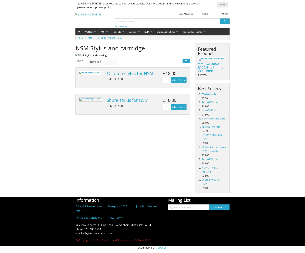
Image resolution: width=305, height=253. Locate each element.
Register (189, 13)
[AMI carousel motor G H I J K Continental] (212, 59)
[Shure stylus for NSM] (90, 99)
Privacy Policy (114, 217)
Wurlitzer (89, 31)
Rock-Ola (116, 31)
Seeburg (132, 31)
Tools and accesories (192, 31)
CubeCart (161, 247)
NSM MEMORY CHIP (213, 118)
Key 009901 (208, 110)
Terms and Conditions (88, 217)
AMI (103, 31)
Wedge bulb (208, 94)
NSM (146, 31)
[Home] (78, 31)
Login (181, 13)
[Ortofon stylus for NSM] (90, 73)
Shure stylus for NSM (128, 100)
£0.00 (227, 13)
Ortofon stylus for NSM (130, 73)
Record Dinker (209, 102)
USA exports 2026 (116, 206)
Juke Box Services (146, 206)
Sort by (79, 60)
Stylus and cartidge (166, 31)
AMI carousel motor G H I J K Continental (210, 67)
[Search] (225, 21)
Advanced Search (121, 27)
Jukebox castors (210, 127)
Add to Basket (178, 80)
